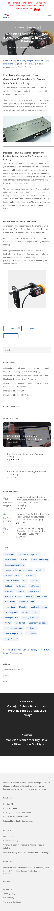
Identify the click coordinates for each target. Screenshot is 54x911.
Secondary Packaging (37, 623)
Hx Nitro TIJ (8, 804)
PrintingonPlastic (11, 617)
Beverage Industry (10, 840)
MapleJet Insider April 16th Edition (17, 395)
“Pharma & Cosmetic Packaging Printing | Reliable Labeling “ (23, 846)
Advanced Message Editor (29, 554)
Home (5, 60)
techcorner (32, 628)
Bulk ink (24, 559)
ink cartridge (10, 602)
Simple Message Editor (14, 628)
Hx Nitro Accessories (13, 596)
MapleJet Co (13, 47)
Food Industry (9, 836)
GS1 (24, 580)
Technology (34, 27)
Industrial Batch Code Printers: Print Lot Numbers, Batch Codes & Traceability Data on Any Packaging (26, 370)
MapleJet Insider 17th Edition (14, 391)
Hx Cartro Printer (10, 808)
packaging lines (11, 612)
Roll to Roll (20, 623)
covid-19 (39, 570)
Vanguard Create (11, 638)
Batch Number (10, 559)
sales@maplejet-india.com (20, 3)
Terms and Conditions (12, 902)
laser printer (10, 607)
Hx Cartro (35, 580)
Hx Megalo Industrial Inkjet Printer (17, 812)
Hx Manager (35, 586)
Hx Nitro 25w (34, 591)
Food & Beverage (12, 580)
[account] (39, 16)
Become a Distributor (12, 650)
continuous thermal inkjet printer (18, 570)
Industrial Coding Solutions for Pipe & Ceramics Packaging (26, 852)
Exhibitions (30, 575)
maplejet (22, 607)
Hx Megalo (9, 591)
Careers (26, 650)
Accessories (19, 27)
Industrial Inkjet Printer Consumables (18, 821)
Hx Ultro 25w (42, 596)
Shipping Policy (16, 653)
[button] (49, 16)
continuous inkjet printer (15, 565)
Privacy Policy (36, 650)
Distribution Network (13, 575)
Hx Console (20, 586)
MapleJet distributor (39, 607)
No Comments (42, 47)
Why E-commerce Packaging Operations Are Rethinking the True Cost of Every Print (25, 385)
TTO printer (31, 633)
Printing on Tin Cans (30, 617)
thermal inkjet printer (13, 633)
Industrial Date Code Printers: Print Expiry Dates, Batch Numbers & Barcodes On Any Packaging (25, 377)
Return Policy (8, 897)
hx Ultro (29, 596)
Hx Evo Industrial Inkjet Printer (15, 817)
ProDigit (8, 623)
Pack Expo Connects (30, 612)
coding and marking (39, 559)
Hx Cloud (8, 586)
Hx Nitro (21, 591)
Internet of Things (26, 602)
